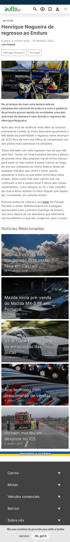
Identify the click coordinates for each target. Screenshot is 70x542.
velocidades (8, 44)
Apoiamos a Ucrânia (35, 453)
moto (46, 201)
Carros (13, 473)
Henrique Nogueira (14, 52)
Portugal (35, 52)
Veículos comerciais (23, 497)
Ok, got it (40, 536)
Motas (13, 485)
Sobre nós (16, 520)
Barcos (13, 508)
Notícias (8, 20)
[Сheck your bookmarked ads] (50, 9)
